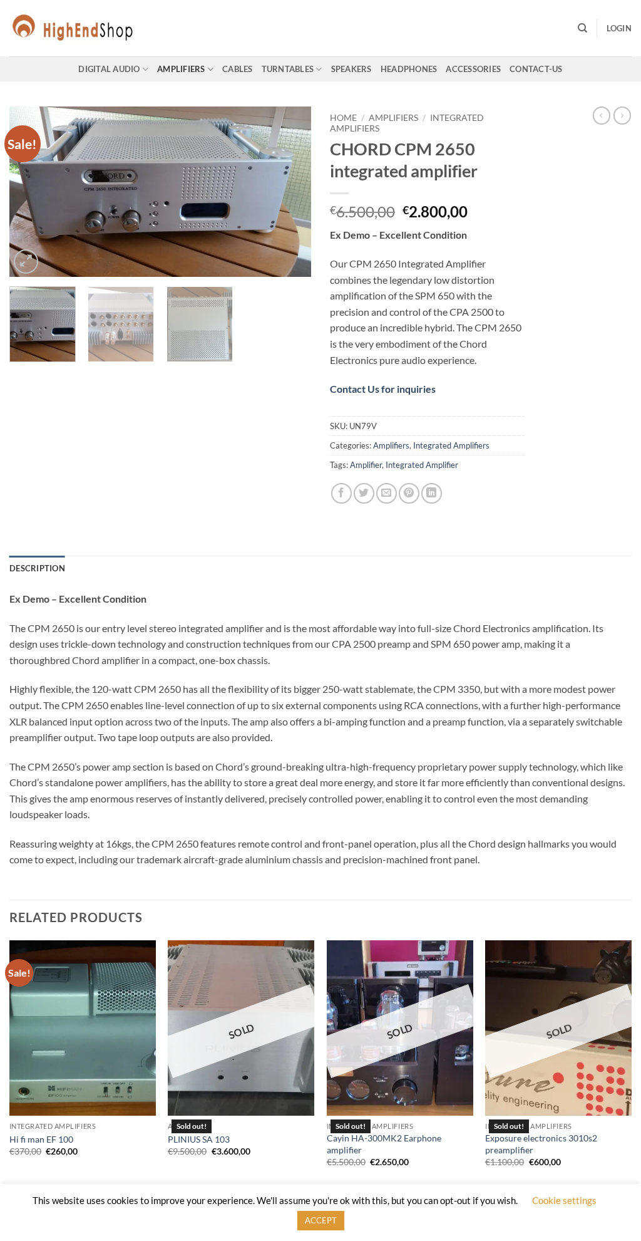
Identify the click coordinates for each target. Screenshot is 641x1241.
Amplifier (366, 465)
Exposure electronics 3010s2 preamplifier (541, 1144)
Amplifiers (181, 69)
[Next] (289, 192)
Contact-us (536, 69)
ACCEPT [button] (321, 1220)
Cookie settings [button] (564, 1200)
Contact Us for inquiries (383, 389)
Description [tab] (37, 568)
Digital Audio (109, 69)
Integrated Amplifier (422, 465)
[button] (619, 28)
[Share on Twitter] (364, 493)
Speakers (351, 69)
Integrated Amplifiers (451, 445)
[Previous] (31, 192)
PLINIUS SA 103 (199, 1139)
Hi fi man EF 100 (41, 1139)
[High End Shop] (72, 28)
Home (343, 118)
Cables (237, 69)
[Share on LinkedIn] (431, 493)
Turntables (288, 69)
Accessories (473, 69)
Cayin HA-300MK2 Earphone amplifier (384, 1144)
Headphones (409, 69)
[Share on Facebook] (341, 493)
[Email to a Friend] (386, 493)
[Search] (582, 28)
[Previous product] (622, 115)
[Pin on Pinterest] (409, 493)
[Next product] (601, 115)
